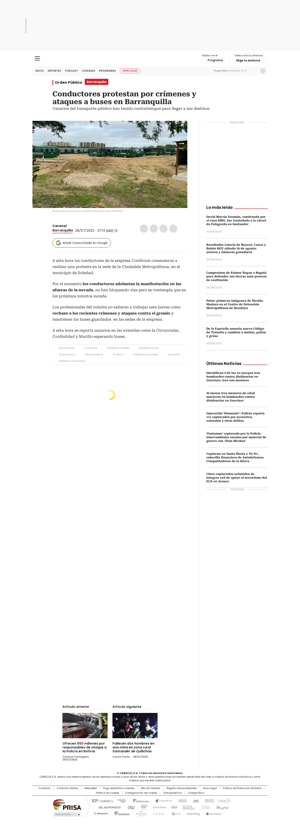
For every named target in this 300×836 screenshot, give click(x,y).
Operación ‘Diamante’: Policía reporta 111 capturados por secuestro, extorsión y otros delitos (235, 417)
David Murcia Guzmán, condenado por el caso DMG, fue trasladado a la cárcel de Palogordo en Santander (236, 220)
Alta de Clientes (150, 788)
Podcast (71, 70)
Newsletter (254, 70)
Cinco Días (158, 807)
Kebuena (222, 807)
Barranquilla (62, 230)
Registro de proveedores (182, 788)
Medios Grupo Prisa (67, 814)
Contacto (44, 788)
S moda (175, 813)
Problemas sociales (145, 354)
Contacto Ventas (67, 788)
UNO (129, 807)
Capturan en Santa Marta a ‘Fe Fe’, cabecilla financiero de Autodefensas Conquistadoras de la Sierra (235, 457)
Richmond (100, 813)
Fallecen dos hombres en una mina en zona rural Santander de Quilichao (133, 747)
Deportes (54, 70)
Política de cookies (107, 793)
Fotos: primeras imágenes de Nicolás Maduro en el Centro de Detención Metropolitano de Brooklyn (234, 304)
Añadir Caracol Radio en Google (85, 243)
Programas (107, 70)
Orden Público (68, 82)
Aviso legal (210, 788)
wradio (142, 807)
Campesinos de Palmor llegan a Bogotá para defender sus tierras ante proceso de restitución (236, 276)
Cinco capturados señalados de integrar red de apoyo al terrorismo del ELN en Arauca (236, 477)
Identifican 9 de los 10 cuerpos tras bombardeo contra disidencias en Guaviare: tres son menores (233, 376)
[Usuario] (263, 70)
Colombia (90, 348)
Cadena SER (181, 800)
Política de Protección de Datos (242, 788)
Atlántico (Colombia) (72, 361)
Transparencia (172, 793)
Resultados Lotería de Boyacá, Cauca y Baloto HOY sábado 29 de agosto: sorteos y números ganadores (236, 248)
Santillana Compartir (161, 800)
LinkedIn (163, 229)
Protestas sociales (118, 348)
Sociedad (174, 354)
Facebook (144, 229)
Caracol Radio (150, 58)
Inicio (39, 70)
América (118, 354)
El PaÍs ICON (157, 813)
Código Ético (196, 793)
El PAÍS (102, 800)
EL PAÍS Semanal (187, 807)
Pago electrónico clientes (118, 788)
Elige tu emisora (248, 60)
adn (208, 800)
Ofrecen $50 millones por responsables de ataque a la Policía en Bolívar (84, 747)
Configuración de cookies (141, 793)
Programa (215, 60)
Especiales (130, 70)
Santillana (139, 800)
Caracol (59, 225)
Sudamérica (67, 354)
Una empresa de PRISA (67, 804)
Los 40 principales (120, 800)
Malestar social (149, 348)
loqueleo (193, 813)
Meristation (213, 813)
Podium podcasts (140, 813)
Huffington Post (108, 807)
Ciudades (88, 70)
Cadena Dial (173, 807)
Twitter (154, 229)
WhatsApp (173, 229)
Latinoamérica (94, 354)
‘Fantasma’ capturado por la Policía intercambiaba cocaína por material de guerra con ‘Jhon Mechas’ (236, 437)
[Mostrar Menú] (37, 58)
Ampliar (179, 129)
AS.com (195, 800)
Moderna (121, 813)
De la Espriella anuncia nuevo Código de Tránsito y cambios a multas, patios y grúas (236, 332)
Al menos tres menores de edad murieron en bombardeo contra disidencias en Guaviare (230, 396)
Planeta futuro (205, 807)
